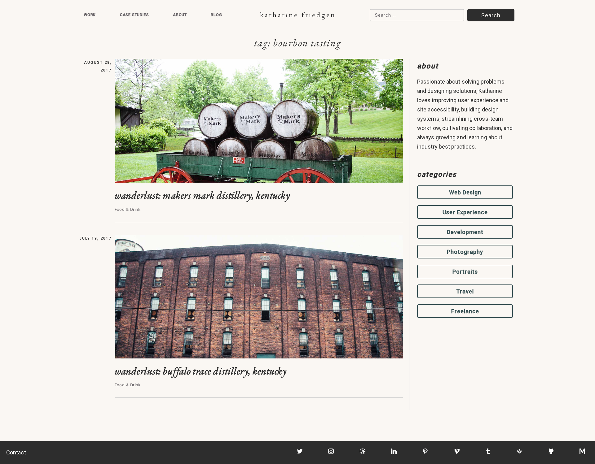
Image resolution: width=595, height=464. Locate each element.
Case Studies (134, 14)
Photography (465, 252)
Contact (16, 452)
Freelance (465, 311)
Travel (465, 291)
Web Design (465, 192)
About (180, 14)
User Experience (465, 212)
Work (90, 14)
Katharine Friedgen (298, 15)
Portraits (465, 271)
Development (465, 232)
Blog (216, 14)
